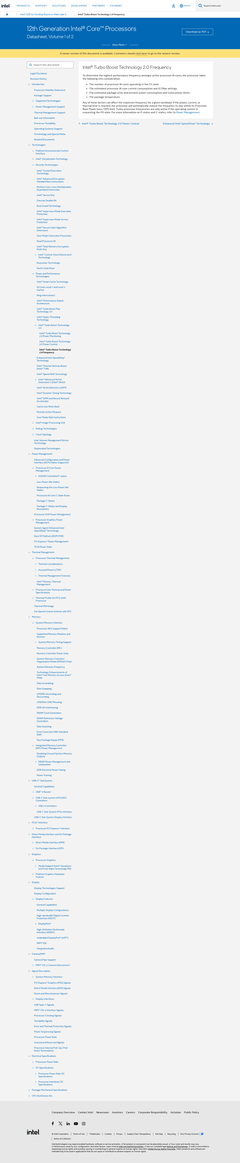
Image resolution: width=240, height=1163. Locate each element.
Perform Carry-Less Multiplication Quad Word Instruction (54, 188)
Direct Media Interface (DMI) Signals (52, 988)
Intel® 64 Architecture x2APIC (52, 387)
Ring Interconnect (46, 295)
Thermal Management (43, 552)
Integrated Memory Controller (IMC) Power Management (51, 747)
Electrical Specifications (44, 1056)
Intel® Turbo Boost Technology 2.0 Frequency (55, 351)
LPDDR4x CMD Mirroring (49, 702)
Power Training (44, 775)
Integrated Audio (45, 948)
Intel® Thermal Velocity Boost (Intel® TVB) (52, 367)
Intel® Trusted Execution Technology (49, 172)
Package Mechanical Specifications (49, 1090)
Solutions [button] (59, 5)
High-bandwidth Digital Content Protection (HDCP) (53, 917)
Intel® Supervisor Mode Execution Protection (54, 213)
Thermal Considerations (50, 564)
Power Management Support (50, 106)
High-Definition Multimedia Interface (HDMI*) (50, 931)
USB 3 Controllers (47, 806)
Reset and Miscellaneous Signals (51, 993)
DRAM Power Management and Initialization (54, 763)
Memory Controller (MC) (49, 648)
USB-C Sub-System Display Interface (53, 817)
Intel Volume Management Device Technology (51, 442)
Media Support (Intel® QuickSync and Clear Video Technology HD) (54, 867)
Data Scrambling (45, 683)
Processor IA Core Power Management (48, 469)
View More (118, 44)
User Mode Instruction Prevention (54, 235)
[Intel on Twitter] (60, 1124)
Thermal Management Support (49, 112)
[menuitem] (7, 14)
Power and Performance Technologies (48, 275)
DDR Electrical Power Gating (51, 770)
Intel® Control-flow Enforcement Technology (55, 256)
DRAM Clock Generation (49, 713)
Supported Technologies (48, 101)
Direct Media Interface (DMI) (50, 842)
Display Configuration (45, 893)
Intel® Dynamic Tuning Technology (54, 393)
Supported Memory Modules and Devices (53, 635)
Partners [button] (98, 5)
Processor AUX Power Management (52, 514)
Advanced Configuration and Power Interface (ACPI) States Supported (52, 461)
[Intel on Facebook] (53, 1124)
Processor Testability (45, 123)
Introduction (38, 84)
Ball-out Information (44, 118)
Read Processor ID (46, 241)
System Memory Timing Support (54, 642)
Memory (36, 617)
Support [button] (41, 5)
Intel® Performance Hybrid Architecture (50, 302)
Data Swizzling (44, 726)
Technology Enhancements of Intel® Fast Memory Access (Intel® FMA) (54, 675)
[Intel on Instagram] (83, 1124)
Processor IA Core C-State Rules (53, 495)
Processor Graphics (46, 860)
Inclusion (176, 1112)
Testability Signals (43, 1021)
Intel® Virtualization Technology (52, 159)
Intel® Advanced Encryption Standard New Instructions (51, 180)
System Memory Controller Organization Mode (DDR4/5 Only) (54, 660)
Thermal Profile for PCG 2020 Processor (51, 599)
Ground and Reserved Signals (49, 1042)
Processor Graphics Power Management (49, 521)
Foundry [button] (116, 5)
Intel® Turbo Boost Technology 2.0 (53, 326)
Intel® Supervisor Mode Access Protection (52, 221)
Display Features (44, 899)
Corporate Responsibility (152, 1112)
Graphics (36, 854)
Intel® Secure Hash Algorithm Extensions (51, 229)
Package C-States (46, 501)
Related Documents (44, 139)
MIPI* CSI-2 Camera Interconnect (53, 965)
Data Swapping (44, 688)
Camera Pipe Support (45, 959)
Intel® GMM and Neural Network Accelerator (53, 400)
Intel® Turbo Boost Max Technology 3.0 (48, 310)
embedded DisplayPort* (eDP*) (52, 937)
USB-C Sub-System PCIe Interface (54, 811)
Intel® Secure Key (46, 195)
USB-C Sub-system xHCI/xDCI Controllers (51, 799)
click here (141, 53)
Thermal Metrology (44, 606)
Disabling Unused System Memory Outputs (54, 755)
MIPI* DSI (42, 943)
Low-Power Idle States (48, 482)
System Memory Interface (49, 622)
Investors (117, 1112)
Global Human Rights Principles (162, 1149)
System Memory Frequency (51, 667)
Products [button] (23, 5)
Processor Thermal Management (52, 558)
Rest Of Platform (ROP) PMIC (49, 536)
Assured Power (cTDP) (49, 570)
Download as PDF (196, 31)
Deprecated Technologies (47, 448)
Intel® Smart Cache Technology (52, 281)
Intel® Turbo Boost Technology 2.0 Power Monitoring (54, 335)
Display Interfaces (45, 999)
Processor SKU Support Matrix (52, 628)
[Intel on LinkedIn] (68, 1124)
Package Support (42, 95)
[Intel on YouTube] (76, 1124)
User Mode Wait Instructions (51, 417)
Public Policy (191, 1112)
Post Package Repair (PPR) (50, 740)
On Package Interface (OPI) (50, 848)
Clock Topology (43, 434)
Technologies (39, 145)
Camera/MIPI (38, 954)
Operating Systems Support (48, 128)
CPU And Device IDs (42, 1095)
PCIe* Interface (40, 822)
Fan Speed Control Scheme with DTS (52, 611)
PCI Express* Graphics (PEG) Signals (52, 982)
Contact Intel (85, 1112)
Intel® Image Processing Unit (50, 422)
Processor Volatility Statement (49, 90)
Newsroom (102, 1112)
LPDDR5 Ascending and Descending (49, 695)
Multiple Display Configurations (53, 910)
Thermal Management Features (54, 575)
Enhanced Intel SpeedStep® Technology (51, 359)
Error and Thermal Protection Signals (53, 1026)
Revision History (38, 78)
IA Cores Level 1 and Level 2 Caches (51, 288)
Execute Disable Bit (46, 200)
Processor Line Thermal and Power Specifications (53, 591)
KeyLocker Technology (48, 263)
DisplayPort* (44, 923)
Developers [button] (79, 5)
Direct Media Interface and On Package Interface (52, 836)
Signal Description (41, 971)
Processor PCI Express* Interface (53, 828)
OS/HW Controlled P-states (52, 476)
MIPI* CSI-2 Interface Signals (49, 1010)
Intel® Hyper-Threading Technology (48, 318)
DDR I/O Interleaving (47, 707)
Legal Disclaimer (38, 73)
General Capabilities (44, 786)
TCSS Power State (43, 547)
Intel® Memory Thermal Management (49, 583)
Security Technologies (47, 164)
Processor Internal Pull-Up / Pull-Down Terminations (51, 1049)
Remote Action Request (49, 412)
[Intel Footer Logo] (33, 1131)
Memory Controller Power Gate (53, 653)
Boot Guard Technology (49, 206)
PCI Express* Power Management (51, 541)
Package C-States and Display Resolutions (52, 507)
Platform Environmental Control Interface (52, 152)
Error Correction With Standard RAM (52, 733)
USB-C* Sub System (42, 780)
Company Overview (63, 1112)
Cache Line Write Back (48, 406)
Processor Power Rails (45, 1037)
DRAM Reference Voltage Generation (50, 720)
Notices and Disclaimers (177, 1146)
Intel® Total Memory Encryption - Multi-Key (53, 248)
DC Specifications (45, 1067)
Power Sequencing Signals (47, 1031)
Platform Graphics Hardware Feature (50, 875)
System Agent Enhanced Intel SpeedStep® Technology (49, 529)
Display (35, 882)
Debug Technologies (46, 428)
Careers (130, 1112)
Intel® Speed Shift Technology (52, 374)
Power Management (42, 454)
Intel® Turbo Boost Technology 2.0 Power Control (54, 343)
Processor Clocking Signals (48, 1015)
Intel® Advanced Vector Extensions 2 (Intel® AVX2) (51, 381)
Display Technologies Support (49, 888)
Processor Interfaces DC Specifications (50, 1083)
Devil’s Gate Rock (46, 268)
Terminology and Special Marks (50, 134)
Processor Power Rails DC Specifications (51, 1075)
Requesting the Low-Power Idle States (53, 489)
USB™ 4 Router (43, 792)
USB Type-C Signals (44, 1004)
